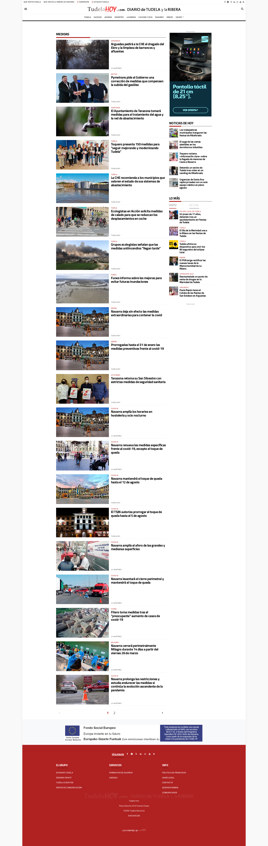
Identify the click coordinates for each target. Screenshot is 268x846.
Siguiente (162, 712)
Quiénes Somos (170, 787)
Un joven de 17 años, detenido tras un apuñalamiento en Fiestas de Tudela (193, 218)
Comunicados (169, 792)
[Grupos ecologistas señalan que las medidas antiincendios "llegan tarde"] (82, 255)
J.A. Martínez (116, 68)
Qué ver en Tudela (32, 2)
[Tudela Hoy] (134, 9)
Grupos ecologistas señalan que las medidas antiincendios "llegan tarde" (136, 246)
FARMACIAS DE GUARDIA (121, 773)
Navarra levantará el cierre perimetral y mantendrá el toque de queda (137, 580)
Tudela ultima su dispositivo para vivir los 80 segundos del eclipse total (192, 248)
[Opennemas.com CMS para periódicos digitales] (134, 830)
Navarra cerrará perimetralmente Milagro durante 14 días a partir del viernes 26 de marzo (134, 649)
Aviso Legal (168, 778)
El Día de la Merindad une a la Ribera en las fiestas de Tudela (193, 233)
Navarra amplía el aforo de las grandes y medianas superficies (138, 547)
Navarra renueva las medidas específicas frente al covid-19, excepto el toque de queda (138, 448)
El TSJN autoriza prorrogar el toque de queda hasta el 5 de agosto (136, 513)
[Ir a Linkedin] (234, 2)
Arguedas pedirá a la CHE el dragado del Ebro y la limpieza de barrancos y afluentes (137, 47)
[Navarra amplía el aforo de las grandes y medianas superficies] (82, 556)
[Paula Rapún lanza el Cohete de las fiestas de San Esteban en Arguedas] (173, 290)
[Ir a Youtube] (240, 2)
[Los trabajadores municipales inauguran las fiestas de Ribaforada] (173, 132)
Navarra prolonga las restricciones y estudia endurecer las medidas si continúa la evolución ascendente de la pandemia (137, 684)
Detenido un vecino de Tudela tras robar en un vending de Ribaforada (191, 170)
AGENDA (113, 778)
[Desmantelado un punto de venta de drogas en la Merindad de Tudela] (173, 277)
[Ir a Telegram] (228, 2)
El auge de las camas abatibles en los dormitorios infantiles (191, 144)
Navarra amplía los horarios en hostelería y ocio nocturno (131, 413)
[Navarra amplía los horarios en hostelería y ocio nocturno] (82, 422)
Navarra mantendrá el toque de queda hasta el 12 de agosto (136, 480)
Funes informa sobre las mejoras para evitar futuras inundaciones (136, 279)
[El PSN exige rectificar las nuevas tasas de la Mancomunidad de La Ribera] (173, 261)
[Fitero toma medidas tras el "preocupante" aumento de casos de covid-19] (82, 623)
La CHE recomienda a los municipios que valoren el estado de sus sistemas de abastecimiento (138, 181)
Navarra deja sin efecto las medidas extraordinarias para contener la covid (136, 313)
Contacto (167, 782)
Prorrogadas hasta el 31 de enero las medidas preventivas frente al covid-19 (137, 346)
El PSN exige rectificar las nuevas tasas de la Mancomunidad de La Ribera (193, 264)
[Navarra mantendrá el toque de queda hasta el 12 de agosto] (82, 489)
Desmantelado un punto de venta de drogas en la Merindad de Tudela (193, 279)
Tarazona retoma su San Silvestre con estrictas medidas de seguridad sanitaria (138, 380)
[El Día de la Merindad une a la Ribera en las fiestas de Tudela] (173, 231)
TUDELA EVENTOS (64, 782)
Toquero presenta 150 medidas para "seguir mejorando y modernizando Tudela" (135, 148)
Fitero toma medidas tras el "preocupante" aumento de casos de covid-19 (135, 616)
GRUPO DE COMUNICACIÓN (69, 787)
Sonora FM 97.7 (63, 778)
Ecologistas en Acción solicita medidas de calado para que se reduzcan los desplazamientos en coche (136, 215)
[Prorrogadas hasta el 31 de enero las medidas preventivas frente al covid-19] (82, 355)
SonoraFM (84, 2)
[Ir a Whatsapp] (237, 2)
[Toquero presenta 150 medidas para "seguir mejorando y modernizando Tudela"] (82, 155)
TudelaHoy (115, 102)
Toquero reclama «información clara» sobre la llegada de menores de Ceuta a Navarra (193, 158)
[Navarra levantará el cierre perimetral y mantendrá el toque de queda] (82, 589)
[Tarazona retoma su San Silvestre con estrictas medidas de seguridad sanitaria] (82, 389)
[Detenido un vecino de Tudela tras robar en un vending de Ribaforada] (173, 170)
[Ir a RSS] (243, 2)
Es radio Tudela (64, 773)
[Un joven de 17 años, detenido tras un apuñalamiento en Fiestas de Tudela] (173, 214)
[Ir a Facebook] (225, 2)
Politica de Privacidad (174, 773)
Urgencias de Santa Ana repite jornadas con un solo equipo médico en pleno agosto (194, 184)
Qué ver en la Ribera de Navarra (59, 2)
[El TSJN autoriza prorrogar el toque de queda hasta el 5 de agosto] (82, 522)
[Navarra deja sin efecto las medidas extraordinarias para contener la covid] (82, 322)
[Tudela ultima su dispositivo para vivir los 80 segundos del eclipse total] (173, 244)
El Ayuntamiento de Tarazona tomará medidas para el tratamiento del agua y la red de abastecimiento (137, 114)
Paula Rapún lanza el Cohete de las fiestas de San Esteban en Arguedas (193, 293)
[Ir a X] (231, 2)
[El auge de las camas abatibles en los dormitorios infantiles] (173, 144)
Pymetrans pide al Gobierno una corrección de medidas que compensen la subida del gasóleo (137, 81)
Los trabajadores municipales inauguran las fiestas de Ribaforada (193, 132)
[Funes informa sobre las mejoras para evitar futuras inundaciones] (82, 288)
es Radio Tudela (101, 2)
